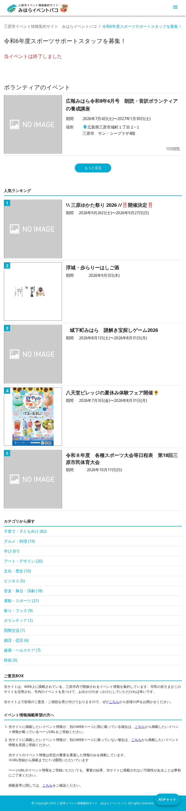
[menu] (175, 7)
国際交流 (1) (14, 630)
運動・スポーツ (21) (21, 600)
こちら (114, 701)
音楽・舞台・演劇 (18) (23, 590)
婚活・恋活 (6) (16, 640)
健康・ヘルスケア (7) (22, 650)
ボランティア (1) (18, 620)
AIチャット (167, 799)
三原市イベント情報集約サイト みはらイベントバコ (50, 26)
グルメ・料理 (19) (19, 541)
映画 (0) (10, 660)
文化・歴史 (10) (17, 571)
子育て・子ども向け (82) (25, 531)
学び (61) (11, 551)
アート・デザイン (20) (23, 561)
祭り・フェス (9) (18, 610)
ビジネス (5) (14, 580)
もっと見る (93, 167)
